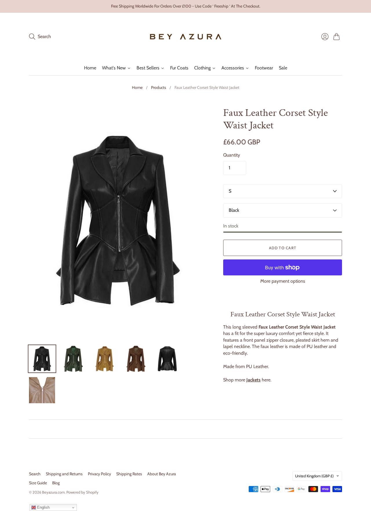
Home (137, 87)
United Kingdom (314, 476)
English (43, 507)
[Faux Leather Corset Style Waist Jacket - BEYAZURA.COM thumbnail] (42, 359)
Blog (56, 482)
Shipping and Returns (64, 473)
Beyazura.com (53, 492)
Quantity (231, 155)
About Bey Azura (161, 473)
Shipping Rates (129, 473)
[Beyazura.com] (185, 37)
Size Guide (38, 482)
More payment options (282, 281)
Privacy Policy (99, 473)
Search (35, 473)
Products (158, 87)
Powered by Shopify (82, 492)
